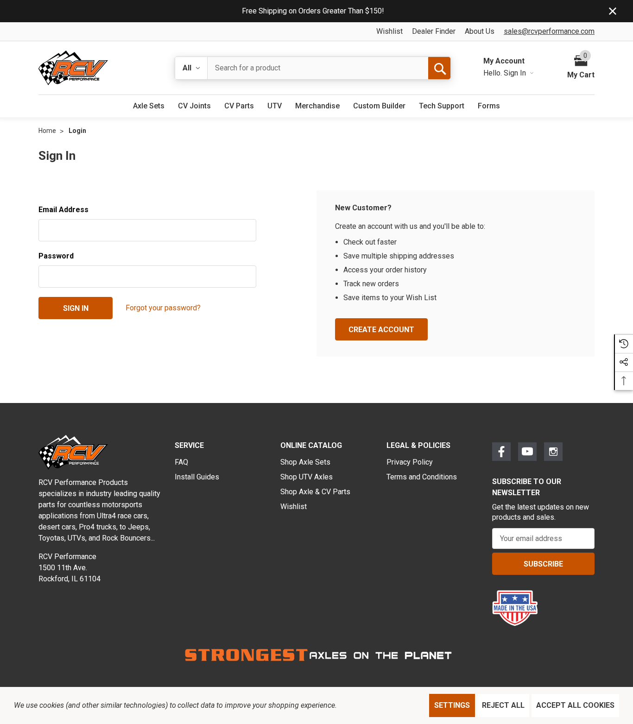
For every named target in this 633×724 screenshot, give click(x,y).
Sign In (516, 73)
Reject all (503, 705)
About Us (479, 31)
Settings (452, 705)
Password (56, 256)
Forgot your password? (163, 307)
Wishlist (389, 31)
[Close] (612, 11)
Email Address (63, 209)
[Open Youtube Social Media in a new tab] (527, 451)
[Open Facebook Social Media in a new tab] (501, 451)
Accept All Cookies (575, 705)
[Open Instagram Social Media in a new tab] (553, 451)
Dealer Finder (434, 31)
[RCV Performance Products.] (73, 67)
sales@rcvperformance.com (549, 31)
